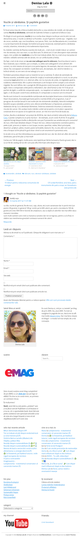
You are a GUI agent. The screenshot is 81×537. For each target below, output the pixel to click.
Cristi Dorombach (48, 522)
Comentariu (9, 236)
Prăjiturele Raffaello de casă (63, 162)
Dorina (44, 436)
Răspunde (8, 222)
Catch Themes (71, 535)
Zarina (44, 451)
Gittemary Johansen (11, 490)
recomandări (9, 174)
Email (6, 268)
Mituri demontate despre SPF (15, 430)
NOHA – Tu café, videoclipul (57, 456)
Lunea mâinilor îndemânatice (53, 485)
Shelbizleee (8, 485)
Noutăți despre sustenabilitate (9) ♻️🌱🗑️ (20, 443)
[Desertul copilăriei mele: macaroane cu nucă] (40, 153)
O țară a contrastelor (12, 458)
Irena (44, 441)
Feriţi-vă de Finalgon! (54, 446)
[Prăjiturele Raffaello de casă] (65, 153)
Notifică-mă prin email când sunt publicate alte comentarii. (27, 285)
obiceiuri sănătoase (42, 174)
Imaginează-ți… (10, 461)
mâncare (27, 174)
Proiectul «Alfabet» (49, 487)
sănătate (18, 174)
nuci (32, 174)
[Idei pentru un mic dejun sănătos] (15, 153)
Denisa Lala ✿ (42, 3)
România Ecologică (11, 482)
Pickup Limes (9, 495)
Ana (43, 448)
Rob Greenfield (10, 497)
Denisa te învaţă (48, 490)
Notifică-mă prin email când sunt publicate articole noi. (25, 291)
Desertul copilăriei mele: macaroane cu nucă (37, 163)
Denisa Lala (22, 26)
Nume (7, 261)
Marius (44, 463)
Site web (7, 275)
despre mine (55, 316)
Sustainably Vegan (11, 492)
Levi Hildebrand (10, 487)
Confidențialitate (45, 535)
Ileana (44, 430)
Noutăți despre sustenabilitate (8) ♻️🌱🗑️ (20, 446)
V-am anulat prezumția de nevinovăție (62, 448)
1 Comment (33, 26)
